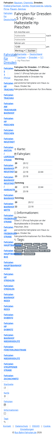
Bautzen (18, 2)
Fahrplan (8, 401)
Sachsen (21, 57)
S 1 (41, 57)
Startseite (21, 54)
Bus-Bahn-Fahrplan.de (25, 432)
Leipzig (47, 5)
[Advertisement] (27, 120)
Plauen (13, 9)
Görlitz (25, 5)
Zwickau (22, 9)
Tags (6, 418)
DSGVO (36, 426)
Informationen (11, 410)
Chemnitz (28, 2)
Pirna (6, 9)
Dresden (33, 57)
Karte (6, 392)
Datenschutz (21, 426)
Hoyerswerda (36, 5)
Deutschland (36, 54)
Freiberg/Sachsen (12, 5)
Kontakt (7, 426)
